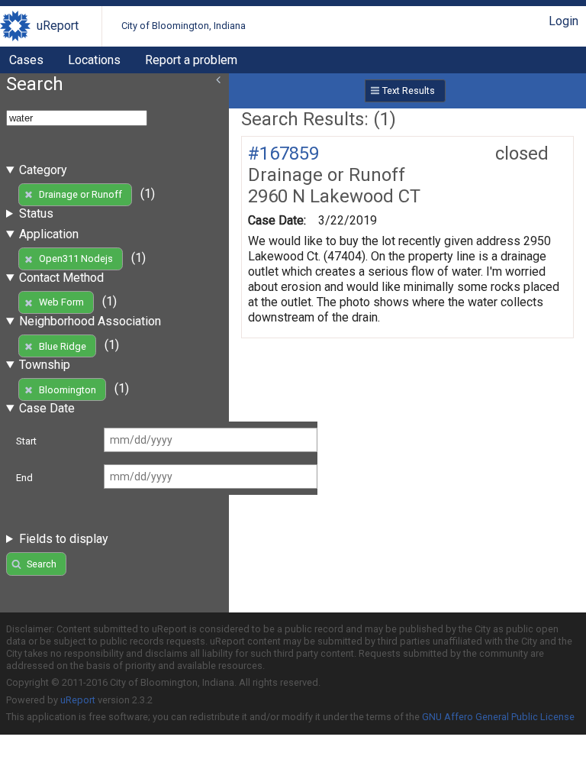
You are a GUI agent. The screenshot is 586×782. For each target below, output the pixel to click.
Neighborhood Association (90, 321)
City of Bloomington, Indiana (183, 25)
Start (26, 441)
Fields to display (63, 539)
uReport (58, 25)
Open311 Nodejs (76, 258)
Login (563, 21)
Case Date (47, 408)
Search (41, 564)
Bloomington (67, 390)
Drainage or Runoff (80, 194)
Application (49, 234)
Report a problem (191, 60)
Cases (26, 60)
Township (44, 364)
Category (43, 170)
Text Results (408, 90)
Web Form (61, 302)
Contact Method (61, 277)
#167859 (283, 153)
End (24, 477)
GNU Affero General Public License (498, 716)
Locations (94, 60)
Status (36, 213)
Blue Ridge (62, 346)
